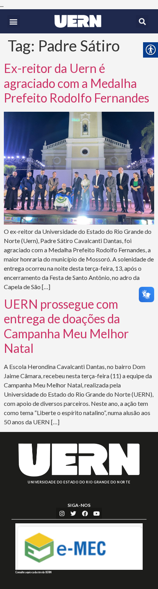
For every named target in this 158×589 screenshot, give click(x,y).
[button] (13, 21)
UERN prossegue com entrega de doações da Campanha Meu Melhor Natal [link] (66, 326)
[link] (78, 21)
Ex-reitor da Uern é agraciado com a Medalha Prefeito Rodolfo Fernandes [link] (76, 83)
